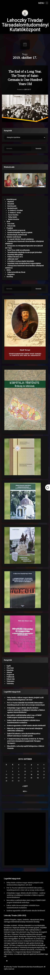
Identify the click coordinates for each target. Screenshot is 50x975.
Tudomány (10, 683)
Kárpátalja (10, 670)
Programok (10, 675)
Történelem (10, 681)
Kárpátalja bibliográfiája (15, 254)
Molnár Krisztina (13, 219)
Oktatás (9, 672)
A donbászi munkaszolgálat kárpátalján (20, 261)
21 (6, 778)
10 (25, 771)
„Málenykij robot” (12, 259)
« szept (25, 786)
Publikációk (10, 677)
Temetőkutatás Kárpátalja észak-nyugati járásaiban (24, 252)
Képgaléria (11, 274)
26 (38, 778)
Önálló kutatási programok (16, 230)
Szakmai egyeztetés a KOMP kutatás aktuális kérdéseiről (26, 725)
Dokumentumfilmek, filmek (16, 272)
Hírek (8, 221)
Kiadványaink (11, 206)
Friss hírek (10, 224)
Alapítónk (10, 202)
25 (31, 778)
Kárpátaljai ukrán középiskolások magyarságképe (24, 263)
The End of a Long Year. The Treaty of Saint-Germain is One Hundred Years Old (25, 78)
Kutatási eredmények (14, 237)
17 (25, 774)
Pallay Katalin (12, 217)
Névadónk (10, 204)
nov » (25, 791)
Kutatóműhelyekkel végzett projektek (19, 232)
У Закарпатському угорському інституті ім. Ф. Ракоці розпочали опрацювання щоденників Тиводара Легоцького (25, 741)
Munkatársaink (12, 208)
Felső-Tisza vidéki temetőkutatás (18, 250)
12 (38, 771)
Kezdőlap (10, 277)
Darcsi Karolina (13, 215)
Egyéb (9, 666)
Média (9, 270)
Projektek (10, 228)
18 (31, 774)
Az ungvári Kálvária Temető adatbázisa (20, 239)
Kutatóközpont (12, 199)
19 (38, 774)
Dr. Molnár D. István (14, 213)
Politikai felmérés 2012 (15, 257)
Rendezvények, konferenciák (17, 235)
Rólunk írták (11, 226)
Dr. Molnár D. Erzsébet (15, 210)
